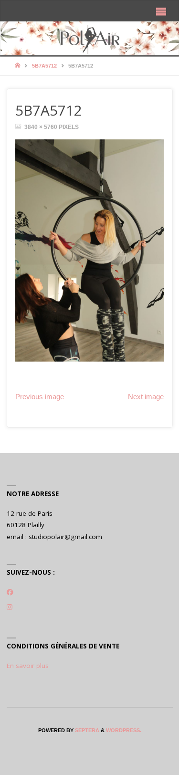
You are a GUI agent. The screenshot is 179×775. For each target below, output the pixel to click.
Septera (86, 730)
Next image (146, 397)
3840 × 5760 (41, 127)
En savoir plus (28, 665)
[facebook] (10, 592)
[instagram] (9, 607)
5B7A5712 (44, 66)
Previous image (39, 397)
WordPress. (123, 730)
